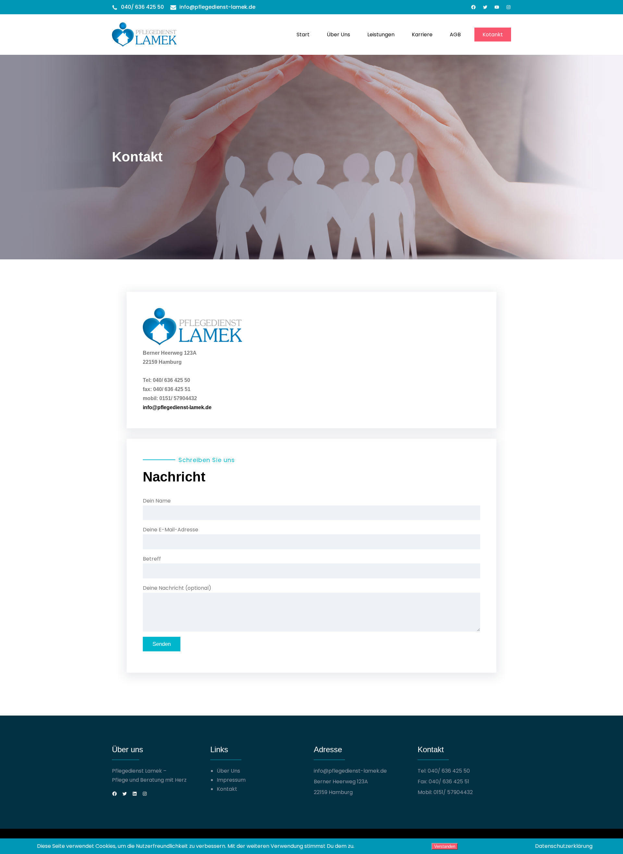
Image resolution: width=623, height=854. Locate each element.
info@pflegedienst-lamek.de (217, 7)
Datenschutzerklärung (563, 846)
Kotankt (493, 34)
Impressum (231, 780)
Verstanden (444, 846)
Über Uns (228, 771)
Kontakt (227, 789)
